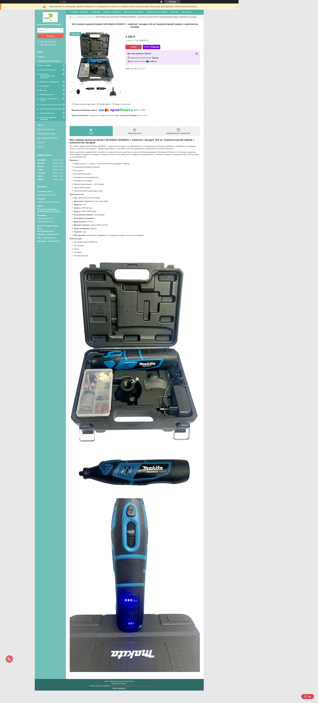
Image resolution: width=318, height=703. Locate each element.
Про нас (40, 125)
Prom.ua (131, 681)
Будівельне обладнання (49, 82)
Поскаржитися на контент (120, 686)
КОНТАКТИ (186, 12)
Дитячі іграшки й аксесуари (51, 109)
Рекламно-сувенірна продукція (48, 118)
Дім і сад (43, 90)
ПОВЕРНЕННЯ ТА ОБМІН (157, 12)
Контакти (41, 142)
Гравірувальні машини (85, 17)
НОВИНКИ (96, 12)
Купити (133, 47)
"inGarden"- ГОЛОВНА (79, 12)
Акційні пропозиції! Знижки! (48, 61)
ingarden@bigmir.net (45, 231)
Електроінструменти (48, 70)
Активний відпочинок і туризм (48, 99)
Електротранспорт (47, 113)
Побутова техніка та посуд (50, 105)
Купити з (147, 47)
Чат (309, 697)
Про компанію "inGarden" (47, 138)
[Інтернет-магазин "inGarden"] (50, 17)
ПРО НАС (175, 12)
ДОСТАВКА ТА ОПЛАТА (133, 12)
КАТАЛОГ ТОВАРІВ (111, 12)
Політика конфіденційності (139, 686)
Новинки (40, 57)
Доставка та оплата (45, 129)
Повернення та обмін (46, 134)
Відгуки (40, 147)
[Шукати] (60, 30)
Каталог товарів (44, 65)
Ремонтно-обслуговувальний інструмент (47, 75)
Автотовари (44, 86)
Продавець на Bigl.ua (119, 683)
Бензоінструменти (47, 94)
